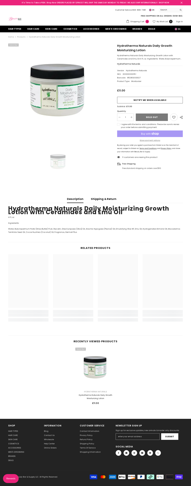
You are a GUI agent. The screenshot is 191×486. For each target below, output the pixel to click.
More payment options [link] (150, 140)
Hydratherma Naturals (128, 63)
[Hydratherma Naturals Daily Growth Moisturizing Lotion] (95, 368)
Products (21, 37)
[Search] (171, 10)
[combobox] (168, 10)
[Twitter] (158, 453)
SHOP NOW (164, 2)
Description (75, 199)
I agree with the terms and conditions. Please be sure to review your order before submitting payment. (150, 126)
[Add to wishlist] (174, 117)
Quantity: (121, 111)
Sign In (179, 21)
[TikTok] (142, 453)
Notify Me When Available (150, 100)
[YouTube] (150, 453)
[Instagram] (126, 453)
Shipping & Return (103, 199)
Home (11, 37)
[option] (58, 91)
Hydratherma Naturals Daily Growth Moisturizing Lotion (95, 397)
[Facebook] (118, 453)
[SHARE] (180, 117)
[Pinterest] (134, 453)
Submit (169, 436)
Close (181, 2)
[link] (28, 315)
